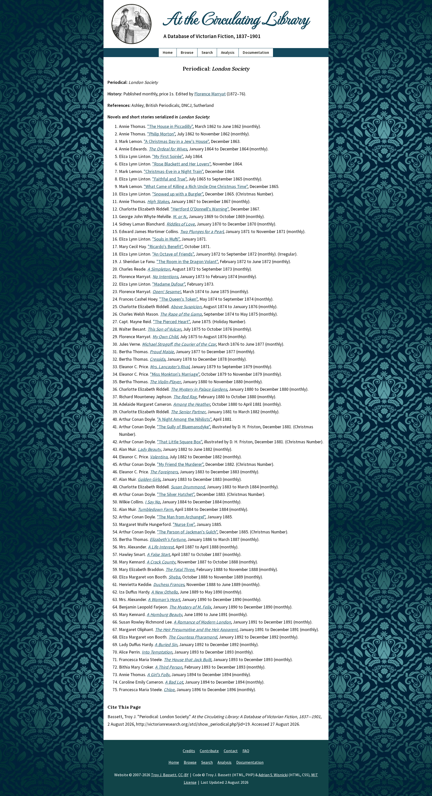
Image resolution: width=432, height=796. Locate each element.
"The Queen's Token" (178, 299)
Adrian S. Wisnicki (273, 774)
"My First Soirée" (167, 156)
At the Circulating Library (236, 18)
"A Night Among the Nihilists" (184, 419)
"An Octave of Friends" (173, 254)
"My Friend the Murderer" (180, 464)
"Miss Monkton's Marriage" (174, 374)
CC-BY (183, 774)
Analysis (227, 52)
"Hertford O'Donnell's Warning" (199, 209)
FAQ (245, 750)
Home (167, 52)
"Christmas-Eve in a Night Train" (173, 171)
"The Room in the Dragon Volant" (187, 261)
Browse (187, 52)
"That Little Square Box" (179, 442)
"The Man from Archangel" (181, 517)
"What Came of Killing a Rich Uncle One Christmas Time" (196, 186)
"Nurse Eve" (183, 524)
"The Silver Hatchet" (175, 494)
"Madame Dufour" (168, 284)
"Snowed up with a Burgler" (177, 194)
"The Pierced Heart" (171, 321)
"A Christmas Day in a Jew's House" (176, 141)
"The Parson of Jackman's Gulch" (187, 532)
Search (207, 52)
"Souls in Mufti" (166, 239)
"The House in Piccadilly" (170, 126)
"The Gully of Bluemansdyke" (183, 427)
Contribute (209, 750)
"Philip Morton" (161, 134)
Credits (189, 750)
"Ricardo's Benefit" (165, 246)
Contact (231, 750)
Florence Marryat (210, 94)
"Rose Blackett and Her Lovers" (181, 164)
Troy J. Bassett (163, 774)
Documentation (256, 52)
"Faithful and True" (169, 179)
